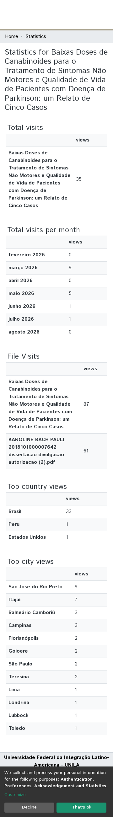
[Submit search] (62, 14)
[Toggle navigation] (104, 14)
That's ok (81, 807)
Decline (29, 807)
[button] (71, 14)
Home (11, 36)
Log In (84, 14)
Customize (15, 795)
